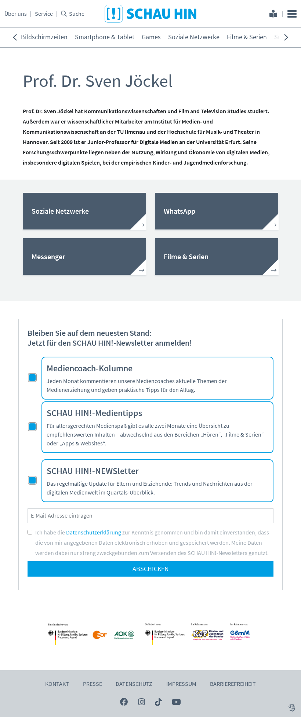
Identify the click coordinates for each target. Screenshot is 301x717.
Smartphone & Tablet (104, 37)
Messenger (48, 256)
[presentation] (15, 37)
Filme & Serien (247, 37)
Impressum (181, 684)
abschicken (151, 569)
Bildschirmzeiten (44, 37)
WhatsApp (179, 211)
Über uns (15, 14)
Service (44, 14)
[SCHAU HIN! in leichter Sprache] (273, 14)
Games (151, 37)
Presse (92, 684)
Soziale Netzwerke (194, 37)
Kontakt (57, 684)
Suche (76, 14)
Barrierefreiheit (233, 684)
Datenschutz (134, 684)
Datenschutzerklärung (93, 532)
